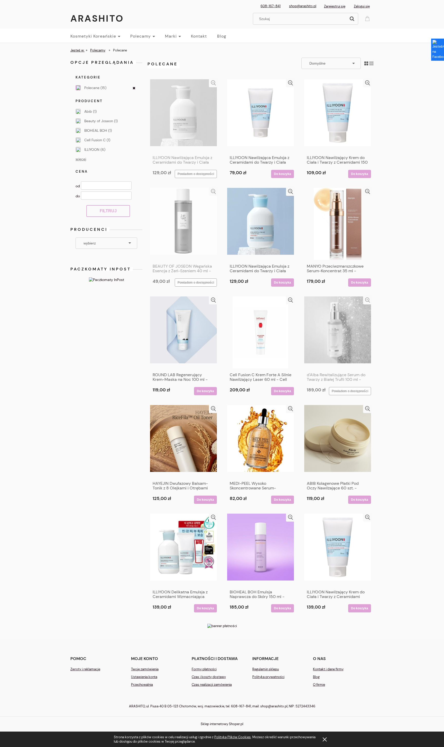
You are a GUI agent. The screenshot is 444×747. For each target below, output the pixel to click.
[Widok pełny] (371, 63)
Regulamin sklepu (265, 669)
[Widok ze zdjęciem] (366, 63)
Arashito (97, 18)
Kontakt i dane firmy (328, 669)
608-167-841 (271, 6)
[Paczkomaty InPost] (106, 279)
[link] (106, 88)
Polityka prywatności (268, 677)
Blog (316, 677)
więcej (81, 159)
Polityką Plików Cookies (232, 737)
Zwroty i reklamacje (85, 669)
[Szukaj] (352, 19)
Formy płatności (204, 669)
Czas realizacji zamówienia (212, 684)
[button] (213, 82)
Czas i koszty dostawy (209, 677)
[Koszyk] (368, 18)
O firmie (319, 684)
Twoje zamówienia (145, 669)
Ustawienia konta (144, 677)
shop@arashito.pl (302, 6)
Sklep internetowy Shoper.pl (222, 724)
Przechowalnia (142, 684)
